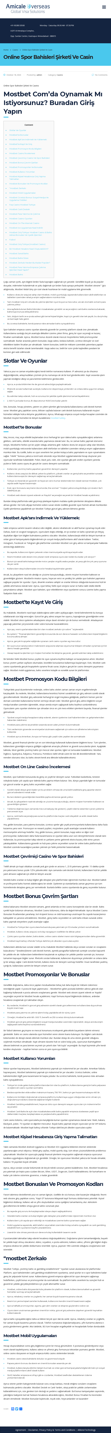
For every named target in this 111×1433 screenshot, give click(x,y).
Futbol (12, 239)
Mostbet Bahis (16, 274)
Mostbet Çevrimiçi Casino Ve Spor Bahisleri (29, 158)
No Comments (101, 75)
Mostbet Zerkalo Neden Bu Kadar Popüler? (29, 263)
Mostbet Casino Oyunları (20, 218)
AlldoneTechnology (87, 1430)
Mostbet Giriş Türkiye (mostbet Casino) (27, 244)
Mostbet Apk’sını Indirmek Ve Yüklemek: (28, 139)
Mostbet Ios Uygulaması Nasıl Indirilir (26, 228)
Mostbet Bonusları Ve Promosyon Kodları (28, 183)
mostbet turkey (58, 418)
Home (6, 50)
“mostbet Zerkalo (17, 188)
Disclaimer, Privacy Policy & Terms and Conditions (51, 1430)
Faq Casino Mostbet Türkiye (22, 205)
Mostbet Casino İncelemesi (22, 153)
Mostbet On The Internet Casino (24, 223)
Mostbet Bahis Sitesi (18, 258)
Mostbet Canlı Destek (19, 209)
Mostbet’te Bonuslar (18, 135)
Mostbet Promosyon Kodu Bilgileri (25, 149)
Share (6, 1409)
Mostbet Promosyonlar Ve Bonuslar (25, 167)
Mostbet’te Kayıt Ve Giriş (20, 144)
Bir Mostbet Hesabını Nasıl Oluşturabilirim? (28, 249)
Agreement (20, 1430)
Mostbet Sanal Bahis (18, 253)
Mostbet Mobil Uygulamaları (22, 193)
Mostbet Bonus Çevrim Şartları (23, 162)
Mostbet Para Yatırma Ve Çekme (24, 214)
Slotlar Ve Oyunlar (17, 130)
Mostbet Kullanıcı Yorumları (22, 172)
